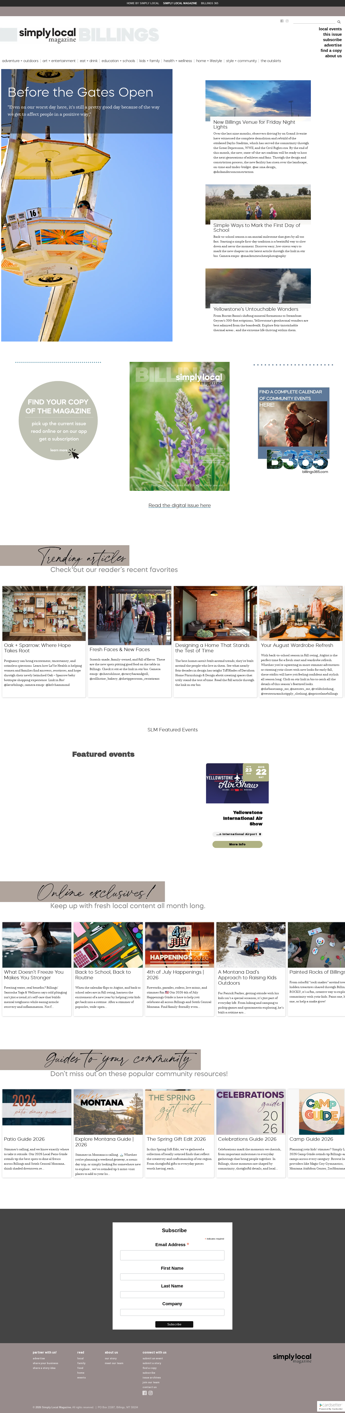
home (80, 1372)
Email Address (172, 1245)
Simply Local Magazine (180, 3)
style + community (241, 61)
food (80, 1367)
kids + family (149, 61)
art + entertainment (59, 61)
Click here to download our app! (268, 11)
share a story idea (44, 1367)
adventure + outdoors (20, 61)
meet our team (114, 1363)
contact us (150, 1387)
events (81, 1377)
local (80, 1358)
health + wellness (178, 61)
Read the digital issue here (180, 505)
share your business (45, 1363)
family (81, 1363)
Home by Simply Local (143, 3)
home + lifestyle (209, 61)
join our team (151, 1382)
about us (333, 56)
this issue (332, 34)
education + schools (118, 61)
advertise (333, 45)
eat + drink (89, 61)
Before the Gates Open (81, 92)
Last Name (172, 1285)
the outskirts (271, 61)
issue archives (152, 1377)
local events (330, 29)
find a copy (331, 50)
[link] (237, 844)
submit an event (153, 1358)
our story (111, 1358)
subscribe (332, 40)
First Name (172, 1268)
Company (172, 1303)
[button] (269, 809)
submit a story (152, 1363)
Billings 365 (209, 3)
